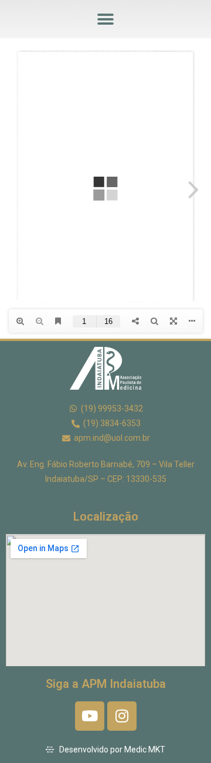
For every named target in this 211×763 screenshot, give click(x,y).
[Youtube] (89, 716)
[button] (106, 19)
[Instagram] (122, 716)
